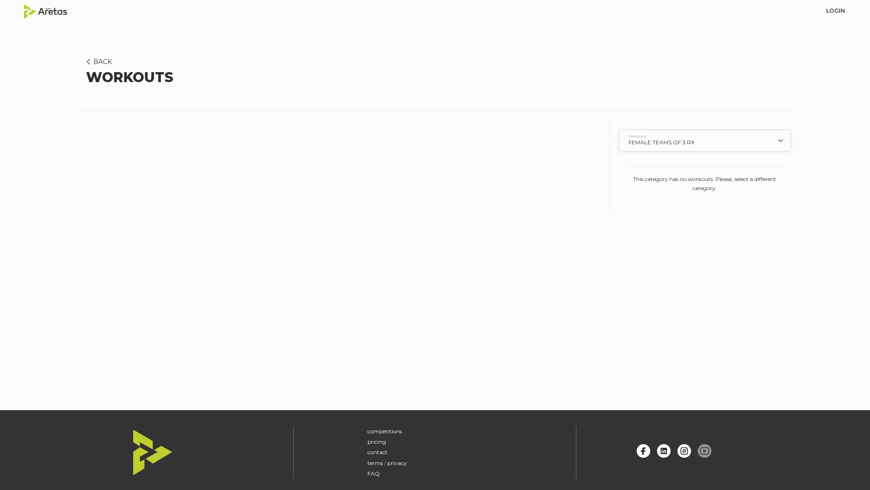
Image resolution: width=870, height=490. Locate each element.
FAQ (373, 473)
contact (377, 452)
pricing (376, 441)
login (835, 10)
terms (375, 463)
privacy (397, 463)
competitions (384, 431)
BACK (102, 62)
